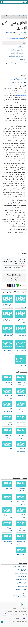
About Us (25, 615)
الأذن (15, 203)
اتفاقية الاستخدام (23, 611)
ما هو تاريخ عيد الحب (21, 570)
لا (11, 279)
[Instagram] (19, 604)
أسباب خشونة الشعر (21, 579)
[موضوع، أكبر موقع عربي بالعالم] (24, 2)
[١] (13, 101)
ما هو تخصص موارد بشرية (20, 566)
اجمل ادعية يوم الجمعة (21, 573)
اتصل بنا (25, 608)
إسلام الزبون (9, 32)
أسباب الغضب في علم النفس (19, 596)
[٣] (10, 207)
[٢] (13, 137)
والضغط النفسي (21, 95)
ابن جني (25, 592)
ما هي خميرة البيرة (22, 583)
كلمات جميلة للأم (22, 576)
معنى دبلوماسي (22, 586)
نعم (16, 279)
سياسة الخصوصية (12, 611)
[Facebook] (26, 604)
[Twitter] (22, 604)
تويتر (9, 285)
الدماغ (11, 161)
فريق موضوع (13, 615)
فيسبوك (13, 285)
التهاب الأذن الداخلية (21, 589)
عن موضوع (14, 608)
